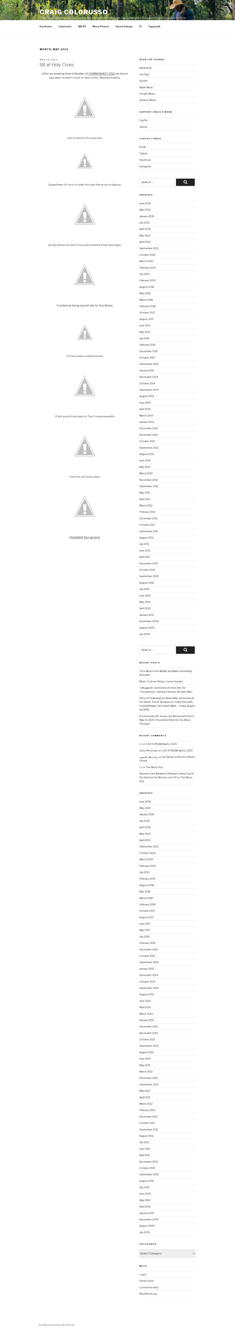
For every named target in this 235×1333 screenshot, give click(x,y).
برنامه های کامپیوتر (148, 756)
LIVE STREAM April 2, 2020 (161, 744)
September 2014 (149, 389)
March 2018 (146, 299)
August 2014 (146, 396)
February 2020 (147, 267)
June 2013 (145, 460)
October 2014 (147, 383)
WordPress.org (148, 1293)
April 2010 (145, 608)
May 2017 (144, 331)
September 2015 (149, 363)
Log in (142, 1274)
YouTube (144, 74)
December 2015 (148, 351)
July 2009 (144, 634)
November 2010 (148, 563)
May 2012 (144, 492)
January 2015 (146, 370)
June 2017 (145, 325)
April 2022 (145, 241)
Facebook (145, 159)
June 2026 (145, 203)
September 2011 (148, 531)
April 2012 (144, 499)
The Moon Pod (154, 767)
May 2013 (144, 466)
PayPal (143, 120)
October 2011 (147, 524)
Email (142, 146)
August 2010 (146, 582)
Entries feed (146, 1280)
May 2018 (144, 293)
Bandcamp (145, 67)
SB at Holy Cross (56, 64)
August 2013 (146, 454)
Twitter (143, 153)
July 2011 (144, 544)
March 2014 (146, 415)
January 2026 (146, 216)
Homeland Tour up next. (84, 537)
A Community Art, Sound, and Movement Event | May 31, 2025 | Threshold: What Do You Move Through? (166, 720)
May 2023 (145, 235)
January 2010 (146, 614)
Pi (140, 26)
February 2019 (147, 280)
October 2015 (147, 357)
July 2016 (144, 338)
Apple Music (146, 87)
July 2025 (144, 222)
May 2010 (145, 601)
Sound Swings (124, 26)
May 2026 (145, 209)
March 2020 (146, 261)
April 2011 (144, 556)
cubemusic (65, 26)
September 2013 (148, 447)
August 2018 (146, 286)
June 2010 (145, 595)
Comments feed (148, 1287)
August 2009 (147, 627)
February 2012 (147, 511)
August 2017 (146, 319)
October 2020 (147, 254)
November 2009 (149, 621)
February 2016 (147, 344)
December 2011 (148, 518)
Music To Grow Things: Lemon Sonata (161, 681)
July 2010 (144, 589)
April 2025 (145, 228)
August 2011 (146, 537)
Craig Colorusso (74, 12)
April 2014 (145, 409)
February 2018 (147, 306)
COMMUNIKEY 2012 (101, 73)
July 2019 (144, 274)
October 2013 (147, 441)
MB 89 (82, 26)
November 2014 (148, 376)
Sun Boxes (45, 26)
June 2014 (145, 402)
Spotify (143, 80)
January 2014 (146, 421)
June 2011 (144, 550)
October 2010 (147, 569)
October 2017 (147, 312)
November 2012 (148, 479)
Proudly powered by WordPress (57, 1324)
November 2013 (148, 434)
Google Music (147, 93)
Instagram (145, 166)
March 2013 (146, 473)
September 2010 (149, 576)
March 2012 (146, 505)
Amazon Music (147, 100)
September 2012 (148, 486)
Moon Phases (101, 26)
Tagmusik (154, 26)
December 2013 (148, 428)
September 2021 (148, 248)
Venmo (143, 126)
